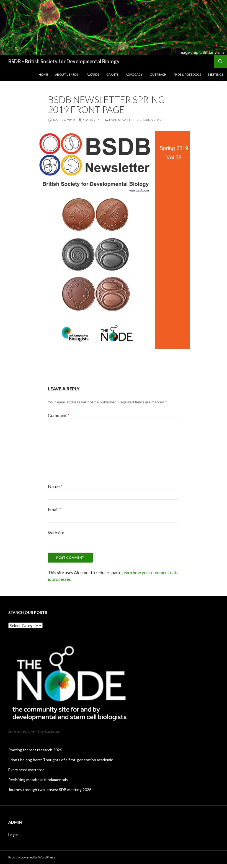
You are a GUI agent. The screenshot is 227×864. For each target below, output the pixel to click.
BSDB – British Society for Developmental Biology (64, 61)
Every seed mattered (26, 769)
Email (54, 509)
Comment (58, 415)
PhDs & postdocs (187, 74)
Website (56, 532)
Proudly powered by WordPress (31, 857)
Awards (93, 74)
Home (43, 74)
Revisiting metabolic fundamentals (38, 779)
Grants (112, 74)
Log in (13, 834)
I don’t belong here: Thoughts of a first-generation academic (60, 759)
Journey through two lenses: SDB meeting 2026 (49, 789)
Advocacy (134, 74)
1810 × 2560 (92, 120)
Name (55, 486)
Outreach (158, 74)
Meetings (215, 74)
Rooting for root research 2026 (35, 749)
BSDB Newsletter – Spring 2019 (135, 120)
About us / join (67, 74)
